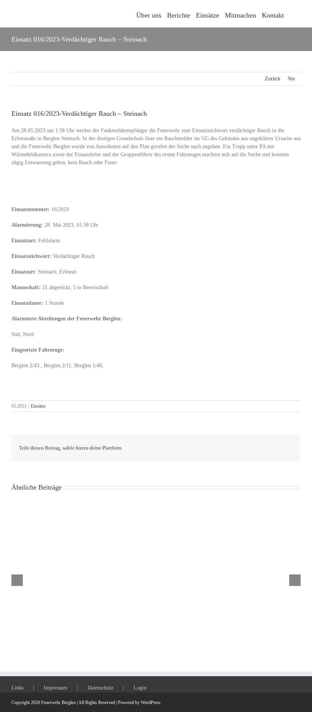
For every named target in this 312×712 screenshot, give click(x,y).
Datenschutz (100, 688)
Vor (291, 79)
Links (17, 688)
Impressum (55, 688)
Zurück (272, 79)
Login (140, 688)
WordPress (151, 702)
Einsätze (38, 406)
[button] (292, 13)
